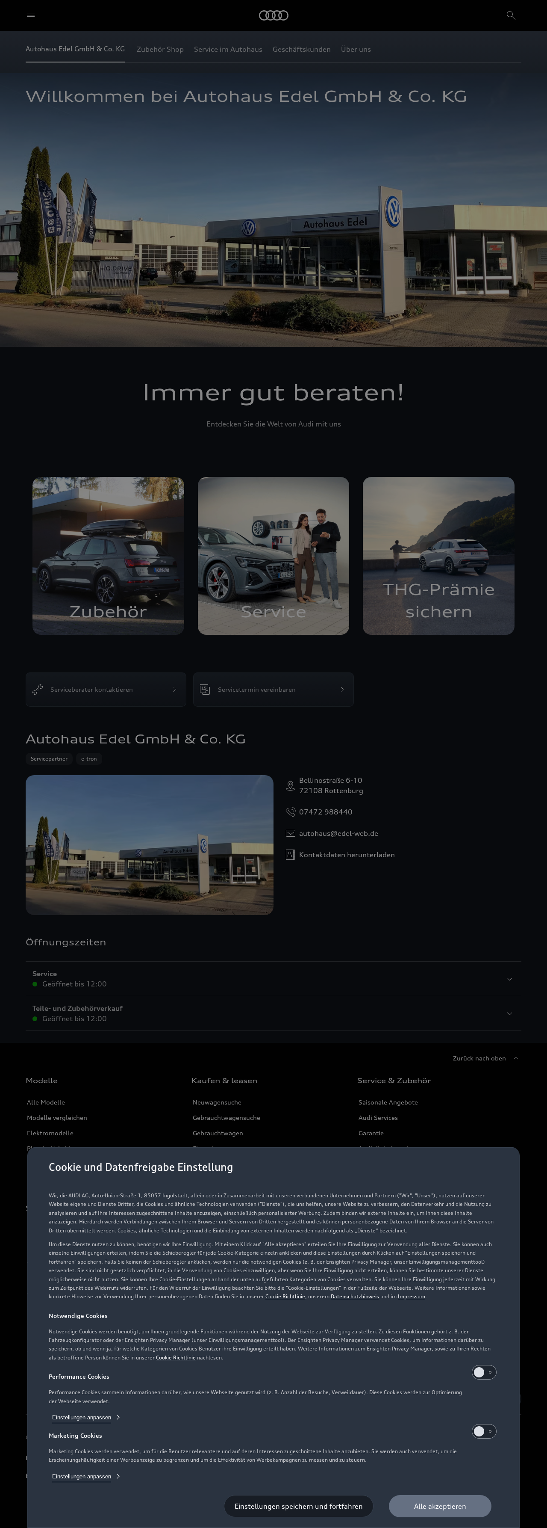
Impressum (411, 1296)
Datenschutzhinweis (355, 1296)
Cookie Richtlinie (285, 1296)
